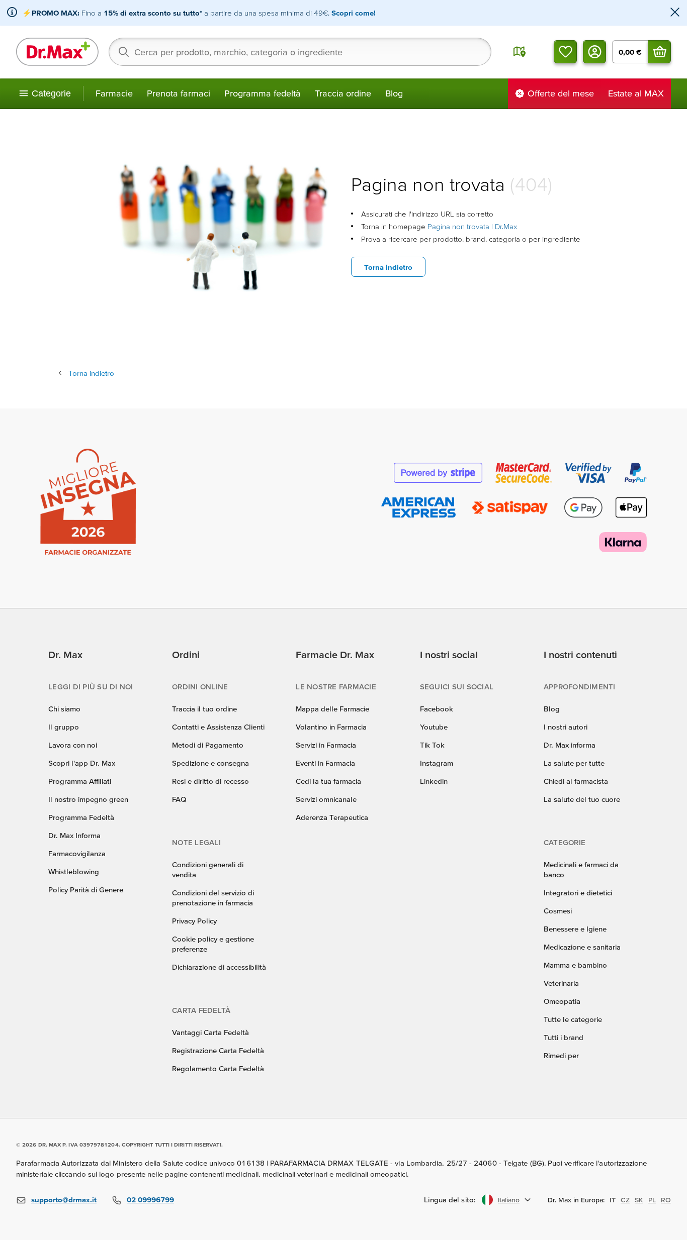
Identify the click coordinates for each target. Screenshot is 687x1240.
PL (652, 1200)
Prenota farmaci (178, 93)
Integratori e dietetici (578, 892)
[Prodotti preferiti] (565, 51)
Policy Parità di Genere (85, 889)
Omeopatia (562, 1001)
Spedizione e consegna (210, 763)
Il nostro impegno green (88, 799)
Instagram (436, 763)
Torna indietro (388, 267)
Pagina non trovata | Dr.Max (472, 226)
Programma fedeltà (262, 93)
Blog (394, 93)
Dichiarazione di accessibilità (219, 967)
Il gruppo (63, 726)
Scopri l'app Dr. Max (81, 763)
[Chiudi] (675, 13)
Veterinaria (561, 983)
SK (639, 1200)
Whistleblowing (73, 871)
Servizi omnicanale (326, 799)
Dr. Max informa (569, 745)
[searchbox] (300, 52)
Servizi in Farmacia (326, 745)
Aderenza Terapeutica (332, 817)
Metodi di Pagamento (207, 745)
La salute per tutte (574, 763)
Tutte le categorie (573, 1019)
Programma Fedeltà (81, 817)
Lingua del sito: (450, 1199)
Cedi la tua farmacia (328, 781)
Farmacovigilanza (77, 853)
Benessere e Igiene (575, 928)
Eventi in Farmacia (325, 763)
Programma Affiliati (79, 781)
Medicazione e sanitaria (582, 947)
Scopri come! (353, 13)
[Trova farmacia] (519, 52)
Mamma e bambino (575, 965)
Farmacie (114, 93)
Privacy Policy (194, 920)
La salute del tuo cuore (582, 799)
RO (666, 1200)
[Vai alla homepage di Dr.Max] (57, 52)
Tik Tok (432, 745)
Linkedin (434, 781)
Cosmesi (558, 910)
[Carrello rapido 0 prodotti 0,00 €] (659, 51)
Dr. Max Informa (74, 835)
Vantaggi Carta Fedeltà (210, 1032)
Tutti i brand (563, 1037)
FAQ (179, 799)
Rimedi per (561, 1055)
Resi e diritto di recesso (210, 781)
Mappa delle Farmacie (332, 708)
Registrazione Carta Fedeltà (218, 1050)
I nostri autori (565, 726)
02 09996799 (150, 1199)
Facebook (436, 708)
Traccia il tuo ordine (204, 708)
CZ (625, 1200)
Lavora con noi (72, 745)
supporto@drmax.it (64, 1199)
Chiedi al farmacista (576, 781)
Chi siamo (64, 708)
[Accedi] (594, 51)
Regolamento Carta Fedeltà (218, 1068)
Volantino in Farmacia (331, 726)
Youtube (434, 726)
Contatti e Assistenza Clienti (218, 726)
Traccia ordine (343, 93)
